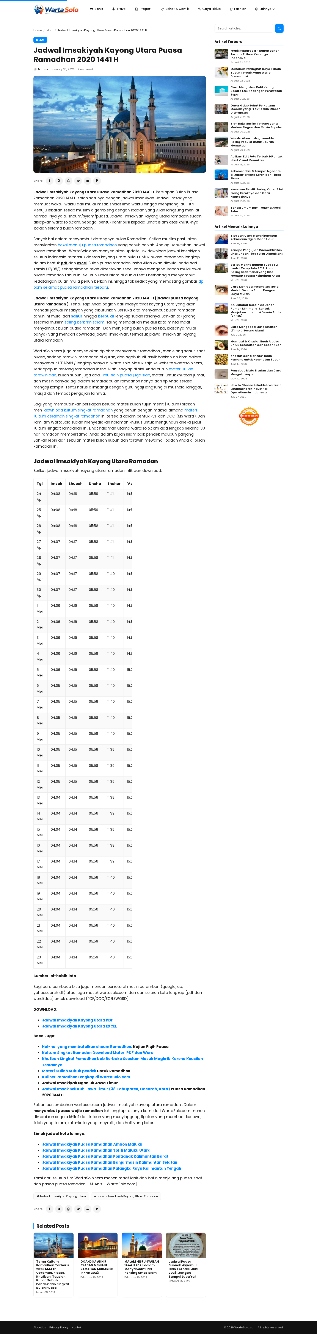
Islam (49, 30)
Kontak (77, 1327)
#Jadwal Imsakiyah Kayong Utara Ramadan (126, 1196)
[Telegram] (78, 181)
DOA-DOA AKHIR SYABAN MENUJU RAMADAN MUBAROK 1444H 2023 (96, 1267)
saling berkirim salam (85, 322)
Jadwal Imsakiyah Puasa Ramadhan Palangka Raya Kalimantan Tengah (111, 1168)
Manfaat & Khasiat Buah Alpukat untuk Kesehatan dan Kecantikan (256, 343)
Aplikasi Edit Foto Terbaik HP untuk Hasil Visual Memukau (256, 158)
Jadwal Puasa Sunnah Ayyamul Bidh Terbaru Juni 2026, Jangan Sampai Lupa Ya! (183, 1269)
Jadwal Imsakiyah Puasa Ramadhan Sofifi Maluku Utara (96, 1150)
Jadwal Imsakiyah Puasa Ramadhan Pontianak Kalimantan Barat (105, 1156)
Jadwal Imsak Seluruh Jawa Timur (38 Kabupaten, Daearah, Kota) (106, 1089)
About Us (39, 1327)
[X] (59, 181)
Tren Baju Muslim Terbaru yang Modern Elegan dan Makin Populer (256, 125)
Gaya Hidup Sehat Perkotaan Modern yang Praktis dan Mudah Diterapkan (255, 109)
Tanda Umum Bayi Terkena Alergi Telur (256, 209)
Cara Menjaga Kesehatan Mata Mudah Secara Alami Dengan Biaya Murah (255, 290)
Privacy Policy (58, 1327)
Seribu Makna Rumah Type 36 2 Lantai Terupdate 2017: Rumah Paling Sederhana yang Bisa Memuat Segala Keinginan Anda (255, 270)
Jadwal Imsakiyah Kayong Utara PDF (77, 1020)
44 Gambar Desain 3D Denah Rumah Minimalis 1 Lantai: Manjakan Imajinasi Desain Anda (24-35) (256, 310)
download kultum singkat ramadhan (78, 410)
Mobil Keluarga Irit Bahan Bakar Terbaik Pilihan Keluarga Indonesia (255, 54)
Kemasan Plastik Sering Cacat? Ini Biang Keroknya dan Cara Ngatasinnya (257, 193)
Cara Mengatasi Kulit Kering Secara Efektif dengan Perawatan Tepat (256, 91)
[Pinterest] (97, 181)
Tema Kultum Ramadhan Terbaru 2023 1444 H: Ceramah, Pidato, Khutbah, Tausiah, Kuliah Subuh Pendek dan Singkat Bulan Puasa (52, 1274)
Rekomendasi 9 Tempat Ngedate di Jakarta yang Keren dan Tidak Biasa (256, 174)
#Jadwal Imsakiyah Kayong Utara (61, 1196)
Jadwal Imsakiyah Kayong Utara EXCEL (79, 1026)
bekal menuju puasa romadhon (88, 245)
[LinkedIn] (87, 181)
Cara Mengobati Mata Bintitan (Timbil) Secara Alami (254, 329)
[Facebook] (49, 181)
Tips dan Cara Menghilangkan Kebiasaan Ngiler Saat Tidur (254, 237)
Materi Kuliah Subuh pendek (69, 1071)
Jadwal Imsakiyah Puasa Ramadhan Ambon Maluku (92, 1144)
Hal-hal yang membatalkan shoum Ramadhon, (87, 1046)
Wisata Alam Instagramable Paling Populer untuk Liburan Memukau (252, 142)
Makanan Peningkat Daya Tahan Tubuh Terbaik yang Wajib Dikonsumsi (256, 72)
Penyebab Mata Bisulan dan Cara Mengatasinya (256, 372)
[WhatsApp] (68, 181)
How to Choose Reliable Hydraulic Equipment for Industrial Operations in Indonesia (256, 389)
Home (37, 30)
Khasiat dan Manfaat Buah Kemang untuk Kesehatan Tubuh (255, 358)
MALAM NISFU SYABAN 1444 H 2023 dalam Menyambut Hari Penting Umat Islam (141, 1267)
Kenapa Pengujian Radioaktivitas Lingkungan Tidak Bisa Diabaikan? (257, 252)
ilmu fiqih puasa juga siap (126, 375)
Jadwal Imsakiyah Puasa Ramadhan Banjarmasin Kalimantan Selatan (109, 1162)
